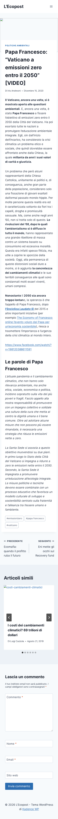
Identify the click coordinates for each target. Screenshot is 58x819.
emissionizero (14, 518)
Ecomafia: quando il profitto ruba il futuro (15, 548)
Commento (15, 697)
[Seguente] (49, 617)
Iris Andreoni (14, 90)
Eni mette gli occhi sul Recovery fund (44, 548)
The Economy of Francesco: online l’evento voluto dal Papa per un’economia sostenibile (29, 322)
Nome (12, 743)
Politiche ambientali (17, 45)
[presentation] (29, 602)
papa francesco (35, 518)
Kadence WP (30, 809)
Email (11, 759)
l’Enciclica (19, 309)
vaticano (12, 525)
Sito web (12, 775)
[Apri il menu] (51, 6)
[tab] (22, 652)
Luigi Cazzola (17, 641)
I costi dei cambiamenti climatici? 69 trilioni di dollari (26, 630)
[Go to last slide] (9, 617)
